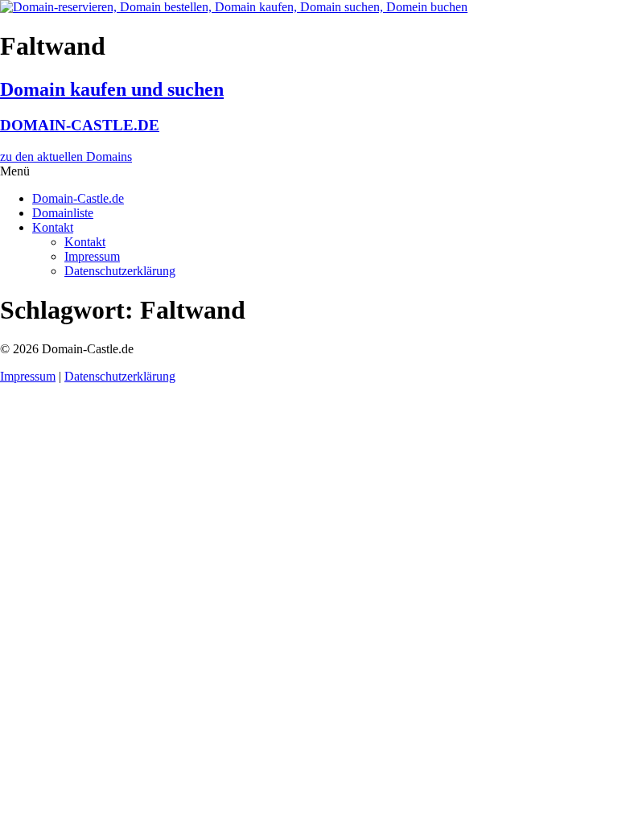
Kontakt (52, 227)
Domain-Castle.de (78, 198)
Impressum (92, 256)
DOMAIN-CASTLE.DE (79, 125)
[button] (309, 171)
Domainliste (62, 213)
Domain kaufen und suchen (112, 89)
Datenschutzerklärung (119, 271)
